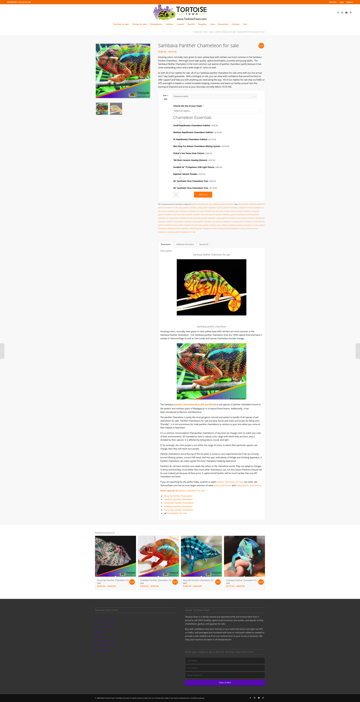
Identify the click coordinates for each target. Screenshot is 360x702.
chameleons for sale (195, 211)
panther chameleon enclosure (242, 214)
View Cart (333, 2)
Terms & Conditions (103, 646)
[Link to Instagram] (342, 12)
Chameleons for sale (177, 513)
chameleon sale (172, 211)
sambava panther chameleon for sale (231, 228)
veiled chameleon (222, 485)
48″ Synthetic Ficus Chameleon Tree (195, 188)
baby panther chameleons (248, 485)
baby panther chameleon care (209, 208)
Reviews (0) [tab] (203, 244)
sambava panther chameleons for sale (181, 232)
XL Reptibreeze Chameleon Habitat (194, 139)
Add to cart (203, 194)
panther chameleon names (211, 218)
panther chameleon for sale (202, 204)
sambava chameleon (228, 225)
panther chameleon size (206, 221)
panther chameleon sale (249, 218)
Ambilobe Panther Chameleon (178, 502)
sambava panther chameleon (223, 204)
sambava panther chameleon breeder (203, 228)
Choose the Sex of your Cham (188, 106)
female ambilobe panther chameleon (237, 211)
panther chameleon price (231, 218)
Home (97, 617)
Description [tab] (166, 244)
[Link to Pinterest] (351, 12)
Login (341, 2)
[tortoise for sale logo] (180, 12)
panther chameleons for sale (226, 221)
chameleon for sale (246, 208)
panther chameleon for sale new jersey (187, 218)
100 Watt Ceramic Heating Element (194, 160)
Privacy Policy (100, 650)
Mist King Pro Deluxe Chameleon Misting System (201, 146)
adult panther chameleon (247, 204)
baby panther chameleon (188, 208)
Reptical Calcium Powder (189, 174)
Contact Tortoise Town (104, 627)
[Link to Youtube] (346, 12)
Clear (263, 204)
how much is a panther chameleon (217, 214)
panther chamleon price (211, 225)
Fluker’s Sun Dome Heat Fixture (192, 153)
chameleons (183, 211)
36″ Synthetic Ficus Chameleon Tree (194, 181)
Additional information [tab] (185, 244)
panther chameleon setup (187, 221)
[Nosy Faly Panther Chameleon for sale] (2, 351)
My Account (100, 636)
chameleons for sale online (213, 211)
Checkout (99, 631)
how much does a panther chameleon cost (188, 214)
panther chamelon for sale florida (190, 225)
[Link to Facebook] (338, 12)
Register (349, 2)
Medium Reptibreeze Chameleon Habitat (197, 132)
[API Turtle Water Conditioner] (358, 351)
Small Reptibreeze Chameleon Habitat (195, 125)
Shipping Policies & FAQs (105, 641)
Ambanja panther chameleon (178, 506)
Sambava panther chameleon (178, 499)
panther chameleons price (167, 225)
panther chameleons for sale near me (250, 221)
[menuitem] (333, 2)
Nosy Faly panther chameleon (178, 509)
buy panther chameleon (229, 208)
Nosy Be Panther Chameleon (178, 495)
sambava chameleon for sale (247, 225)
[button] (147, 47)
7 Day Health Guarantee (105, 622)
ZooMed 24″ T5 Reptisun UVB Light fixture (197, 167)
